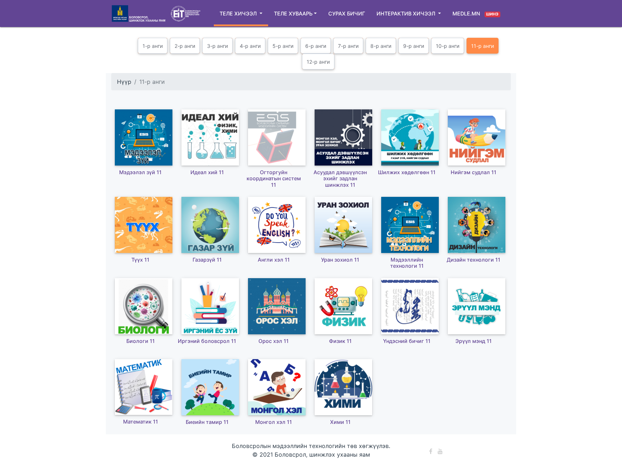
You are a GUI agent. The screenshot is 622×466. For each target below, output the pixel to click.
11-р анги (482, 46)
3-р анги (217, 46)
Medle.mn (475, 13)
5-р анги (282, 46)
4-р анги (250, 46)
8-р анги (380, 46)
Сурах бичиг (346, 13)
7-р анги (348, 46)
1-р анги (153, 46)
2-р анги (185, 46)
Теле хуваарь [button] (293, 13)
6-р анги (315, 46)
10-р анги (447, 46)
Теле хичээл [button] (239, 13)
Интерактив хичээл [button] (407, 13)
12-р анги (318, 62)
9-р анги (413, 46)
